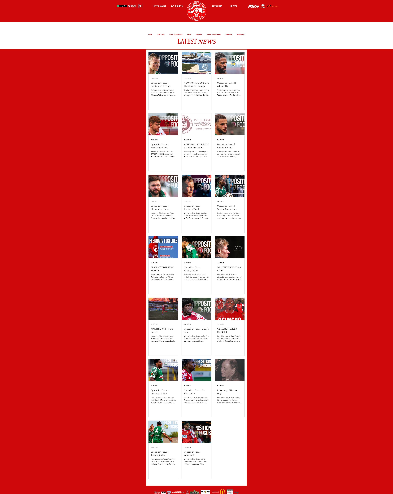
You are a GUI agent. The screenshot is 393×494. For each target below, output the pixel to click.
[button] (160, 34)
